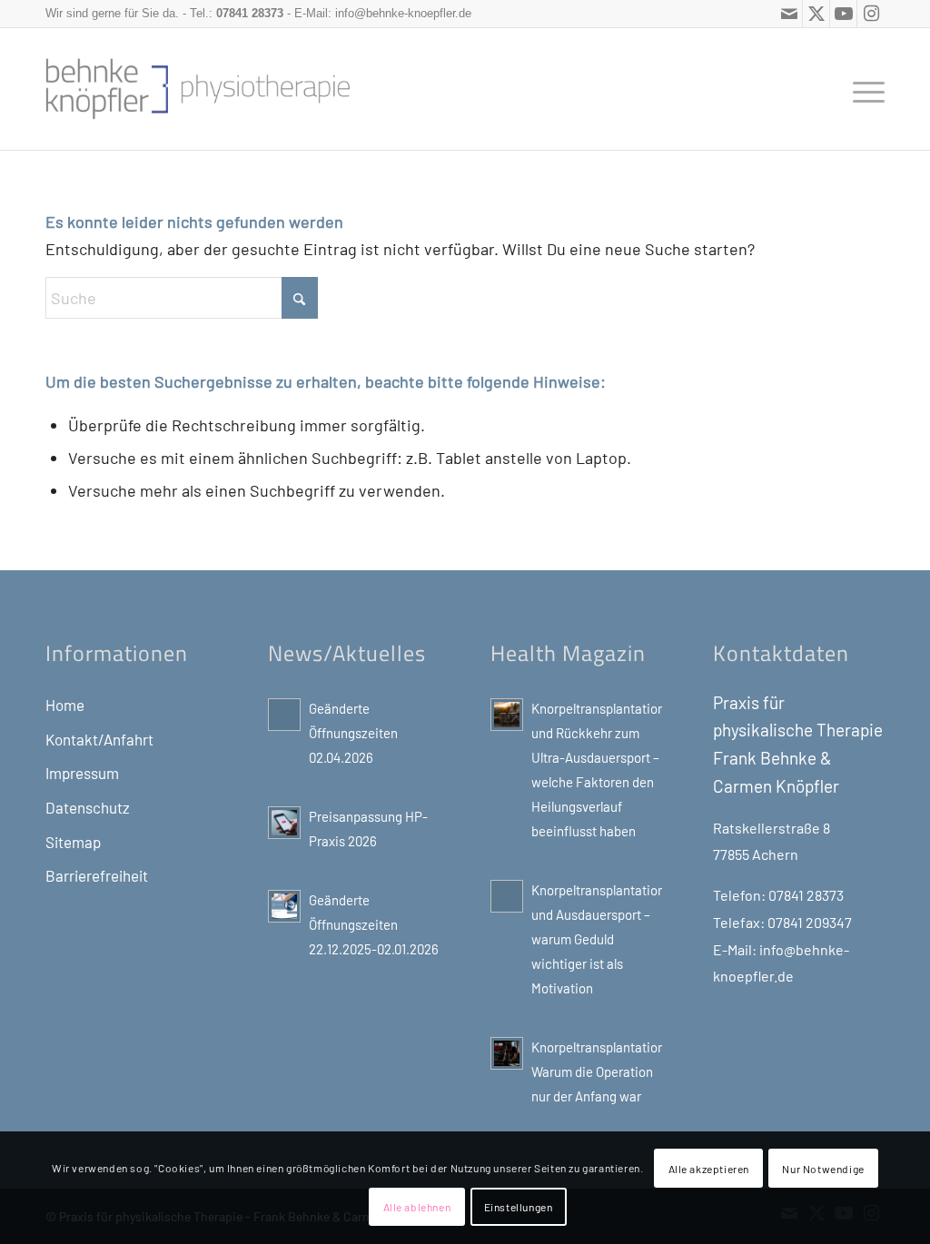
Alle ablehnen (417, 1206)
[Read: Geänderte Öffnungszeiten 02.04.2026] (284, 714)
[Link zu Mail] (789, 13)
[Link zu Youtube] (843, 13)
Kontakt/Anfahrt (99, 739)
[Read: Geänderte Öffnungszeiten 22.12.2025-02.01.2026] (284, 906)
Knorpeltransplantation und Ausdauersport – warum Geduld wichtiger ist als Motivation (598, 939)
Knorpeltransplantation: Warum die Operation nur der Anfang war (600, 1071)
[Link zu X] (816, 13)
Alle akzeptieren (709, 1168)
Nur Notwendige (823, 1168)
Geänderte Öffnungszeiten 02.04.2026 (353, 732)
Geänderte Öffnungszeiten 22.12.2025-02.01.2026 (374, 924)
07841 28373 (249, 13)
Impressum (82, 773)
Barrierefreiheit (96, 875)
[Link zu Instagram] (871, 13)
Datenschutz (87, 807)
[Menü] (863, 89)
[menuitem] (863, 89)
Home (64, 705)
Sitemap (73, 842)
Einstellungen (518, 1206)
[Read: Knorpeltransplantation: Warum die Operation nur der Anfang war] (506, 1053)
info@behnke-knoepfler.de (403, 13)
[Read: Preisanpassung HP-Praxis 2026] (284, 822)
